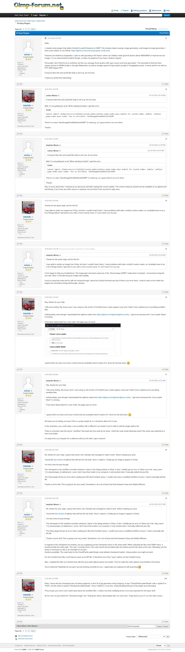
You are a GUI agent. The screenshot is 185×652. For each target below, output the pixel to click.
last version (58, 460)
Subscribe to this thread (25, 638)
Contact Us (19, 645)
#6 (166, 297)
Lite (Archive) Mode (54, 645)
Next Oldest (21, 626)
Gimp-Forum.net (20, 21)
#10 (166, 578)
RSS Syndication (68, 645)
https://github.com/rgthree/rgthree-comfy (113, 314)
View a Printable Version (25, 636)
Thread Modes (164, 33)
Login (35, 15)
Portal (116, 10)
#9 (166, 498)
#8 (166, 450)
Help (168, 10)
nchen (27, 54)
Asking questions (140, 10)
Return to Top (41, 645)
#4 (166, 200)
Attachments (156, 10)
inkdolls (27, 105)
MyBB (24, 649)
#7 (166, 374)
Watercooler (41, 21)
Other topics (31, 21)
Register (42, 15)
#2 (166, 89)
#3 (166, 139)
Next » (33, 29)
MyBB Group (39, 649)
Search (125, 10)
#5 (166, 249)
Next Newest (32, 626)
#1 (166, 38)
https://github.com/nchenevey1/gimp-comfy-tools (90, 51)
